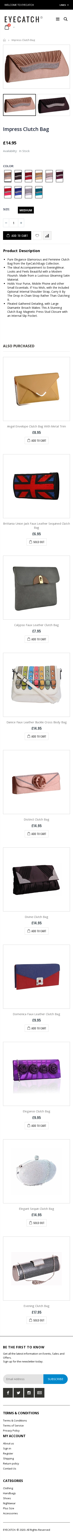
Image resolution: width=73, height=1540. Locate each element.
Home (4, 40)
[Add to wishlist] (37, 235)
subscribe (55, 1379)
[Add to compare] (47, 235)
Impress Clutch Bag (26, 128)
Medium (25, 210)
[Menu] (57, 19)
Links (63, 4)
